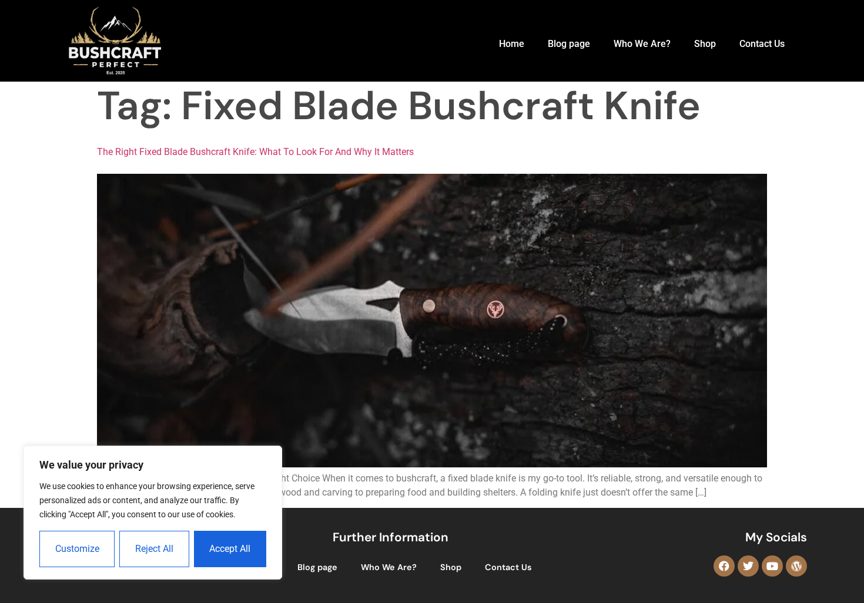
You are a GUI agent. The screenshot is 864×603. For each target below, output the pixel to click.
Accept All (229, 548)
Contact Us (762, 43)
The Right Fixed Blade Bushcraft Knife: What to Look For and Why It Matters (255, 151)
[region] (153, 513)
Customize (77, 548)
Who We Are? (642, 43)
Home (511, 43)
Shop (705, 43)
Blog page (569, 43)
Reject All (154, 548)
